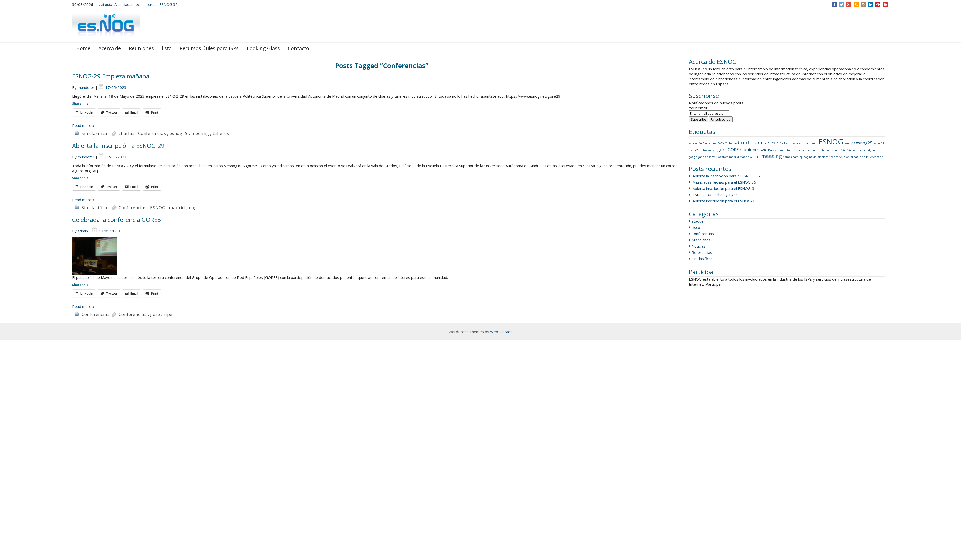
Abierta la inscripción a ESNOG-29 (118, 145)
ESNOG (831, 142)
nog (805, 157)
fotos (703, 150)
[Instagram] (863, 4)
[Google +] (849, 4)
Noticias (698, 246)
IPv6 (842, 150)
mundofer (86, 87)
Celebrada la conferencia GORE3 (116, 219)
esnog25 (864, 143)
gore (722, 149)
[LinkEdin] (870, 4)
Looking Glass (263, 48)
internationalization (825, 150)
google (712, 150)
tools (880, 157)
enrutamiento (808, 143)
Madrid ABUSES (750, 157)
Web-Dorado (501, 331)
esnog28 (879, 143)
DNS (782, 143)
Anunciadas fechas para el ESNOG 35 (146, 4)
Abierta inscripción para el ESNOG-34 (725, 188)
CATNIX (722, 143)
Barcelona (709, 143)
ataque (698, 221)
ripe (862, 157)
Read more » (83, 125)
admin (83, 230)
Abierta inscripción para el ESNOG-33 (725, 200)
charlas (732, 143)
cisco (696, 227)
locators (722, 157)
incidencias (804, 150)
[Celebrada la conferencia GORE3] (378, 256)
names (787, 157)
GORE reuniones (743, 149)
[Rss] (856, 4)
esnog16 (849, 143)
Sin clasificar (702, 258)
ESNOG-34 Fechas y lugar (715, 194)
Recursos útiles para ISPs (209, 48)
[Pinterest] (878, 4)
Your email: (698, 107)
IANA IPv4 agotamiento (775, 150)
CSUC (774, 143)
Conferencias (754, 142)
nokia (812, 157)
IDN (793, 150)
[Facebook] (834, 4)
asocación (695, 143)
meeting (771, 155)
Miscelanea (701, 239)
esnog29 (694, 150)
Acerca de (109, 48)
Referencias (702, 252)
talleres (871, 157)
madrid (734, 157)
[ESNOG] (106, 25)
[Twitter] (841, 4)
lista (167, 48)
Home (83, 48)
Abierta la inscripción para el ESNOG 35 (726, 175)
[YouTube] (885, 4)
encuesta (792, 143)
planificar (823, 157)
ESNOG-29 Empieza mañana (110, 76)
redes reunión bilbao (845, 157)
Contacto (298, 48)
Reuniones (141, 48)
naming (797, 157)
